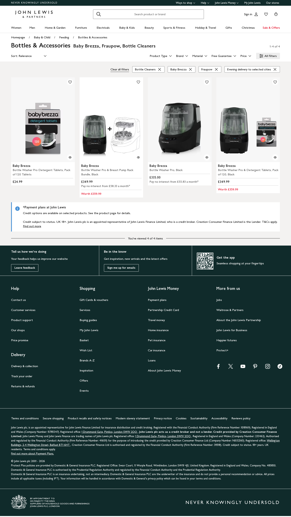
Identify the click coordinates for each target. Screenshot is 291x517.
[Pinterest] (255, 368)
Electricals (103, 27)
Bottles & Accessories (92, 37)
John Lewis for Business (231, 330)
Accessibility (219, 418)
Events (84, 390)
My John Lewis (252, 3)
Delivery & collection (24, 366)
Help (203, 3)
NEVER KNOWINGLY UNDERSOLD (34, 2)
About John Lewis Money (164, 370)
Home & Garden (55, 27)
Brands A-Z (87, 360)
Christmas (248, 27)
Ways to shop (184, 3)
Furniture (81, 27)
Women (16, 27)
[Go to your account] (256, 14)
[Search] (98, 14)
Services (85, 310)
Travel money (156, 320)
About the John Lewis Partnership (238, 320)
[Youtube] (243, 368)
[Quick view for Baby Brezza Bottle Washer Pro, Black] (207, 157)
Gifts (228, 27)
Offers (84, 380)
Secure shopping (53, 418)
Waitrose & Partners (229, 310)
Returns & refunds (23, 386)
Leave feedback (24, 267)
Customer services (23, 310)
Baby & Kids (127, 27)
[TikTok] (280, 368)
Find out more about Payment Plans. (32, 453)
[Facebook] (218, 368)
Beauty (149, 27)
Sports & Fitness (174, 27)
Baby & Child (42, 37)
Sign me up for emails (121, 267)
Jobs (219, 300)
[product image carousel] (43, 119)
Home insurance (158, 330)
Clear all (119, 69)
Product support (22, 320)
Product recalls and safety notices (90, 418)
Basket (84, 340)
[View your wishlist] (265, 14)
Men (32, 27)
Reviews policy (240, 418)
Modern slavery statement (133, 418)
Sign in (248, 14)
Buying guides (88, 320)
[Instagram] (267, 368)
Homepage (18, 37)
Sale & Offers (271, 27)
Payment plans (157, 300)
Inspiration (86, 370)
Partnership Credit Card (163, 310)
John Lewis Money (225, 3)
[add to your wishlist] (70, 82)
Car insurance (156, 350)
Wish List (86, 350)
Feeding (64, 37)
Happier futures (226, 340)
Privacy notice (163, 418)
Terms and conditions (25, 418)
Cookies (181, 418)
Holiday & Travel (205, 27)
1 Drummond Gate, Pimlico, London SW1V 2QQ (110, 432)
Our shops (18, 330)
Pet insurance (156, 340)
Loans (152, 360)
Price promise (19, 340)
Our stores (272, 3)
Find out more (32, 226)
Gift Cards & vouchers (94, 300)
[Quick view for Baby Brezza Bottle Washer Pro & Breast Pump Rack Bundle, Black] (138, 157)
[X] (230, 368)
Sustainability (198, 418)
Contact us (18, 300)
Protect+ (222, 350)
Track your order (21, 376)
